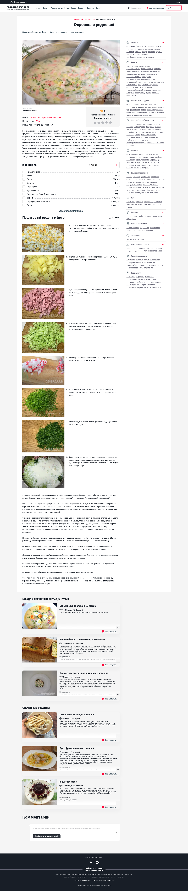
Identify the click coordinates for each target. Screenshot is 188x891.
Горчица (139, 201)
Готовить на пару (155, 265)
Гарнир (149, 124)
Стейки (129, 140)
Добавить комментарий (46, 836)
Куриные (140, 107)
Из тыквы (130, 276)
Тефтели (145, 140)
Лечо (128, 230)
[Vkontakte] (90, 862)
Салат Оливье (147, 68)
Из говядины (139, 126)
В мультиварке (148, 262)
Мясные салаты (133, 74)
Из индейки (131, 287)
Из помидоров (147, 230)
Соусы (98, 8)
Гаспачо (129, 115)
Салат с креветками (134, 87)
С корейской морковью (148, 84)
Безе (128, 154)
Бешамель (130, 201)
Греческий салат (133, 71)
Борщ (137, 104)
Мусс (139, 162)
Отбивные (156, 129)
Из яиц (151, 282)
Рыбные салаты (148, 79)
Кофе (141, 216)
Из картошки (151, 279)
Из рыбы (130, 132)
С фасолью (156, 90)
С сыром (147, 90)
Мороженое (131, 162)
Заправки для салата (153, 201)
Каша (154, 132)
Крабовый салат (133, 68)
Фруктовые (131, 95)
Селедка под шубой (143, 92)
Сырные (151, 112)
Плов (138, 137)
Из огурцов (136, 230)
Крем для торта (142, 159)
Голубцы (156, 124)
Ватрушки (139, 179)
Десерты (81, 8)
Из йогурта (141, 285)
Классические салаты (150, 71)
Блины (129, 176)
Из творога (131, 282)
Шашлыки (160, 143)
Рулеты (159, 51)
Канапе (157, 49)
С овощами (140, 124)
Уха (127, 109)
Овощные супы (158, 107)
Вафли (142, 154)
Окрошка (138, 115)
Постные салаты (133, 79)
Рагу (157, 137)
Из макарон (131, 285)
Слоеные (155, 92)
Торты (156, 165)
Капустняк (130, 107)
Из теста (147, 287)
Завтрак (158, 248)
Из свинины (149, 276)
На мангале (142, 265)
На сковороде (132, 268)
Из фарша (140, 276)
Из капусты (159, 82)
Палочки (151, 51)
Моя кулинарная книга (156, 8)
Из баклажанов (132, 227)
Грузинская (131, 239)
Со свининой (131, 82)
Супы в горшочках (155, 109)
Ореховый (147, 204)
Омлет (137, 134)
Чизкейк (129, 168)
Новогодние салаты (149, 74)
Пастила (145, 162)
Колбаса (130, 49)
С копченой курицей (134, 90)
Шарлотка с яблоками (144, 190)
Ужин (160, 251)
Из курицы (150, 126)
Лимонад (147, 216)
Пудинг (137, 165)
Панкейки (155, 176)
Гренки (158, 46)
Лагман (148, 107)
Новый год (152, 251)
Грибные (152, 104)
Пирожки (137, 187)
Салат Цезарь (144, 66)
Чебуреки (146, 187)
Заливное (149, 49)
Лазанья (130, 134)
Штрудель (144, 168)
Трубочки (154, 193)
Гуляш (158, 126)
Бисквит (134, 154)
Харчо (143, 109)
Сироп (143, 165)
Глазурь (149, 154)
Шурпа (145, 115)
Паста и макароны (148, 134)
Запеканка (146, 132)
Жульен (138, 132)
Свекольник (131, 112)
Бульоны (144, 104)
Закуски (38, 8)
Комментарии (77, 32)
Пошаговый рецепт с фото (34, 32)
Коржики (147, 179)
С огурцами (146, 76)
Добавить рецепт (174, 8)
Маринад (138, 204)
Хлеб (162, 179)
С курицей (148, 87)
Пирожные (154, 162)
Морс (154, 216)
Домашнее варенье (134, 157)
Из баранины (142, 282)
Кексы (129, 182)
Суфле (149, 165)
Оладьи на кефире (134, 184)
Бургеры (139, 46)
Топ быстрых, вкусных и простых (140, 57)
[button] (71, 210)
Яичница (130, 145)
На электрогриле (146, 268)
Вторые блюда (70, 8)
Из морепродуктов (145, 82)
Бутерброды (149, 46)
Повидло (130, 165)
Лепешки (145, 182)
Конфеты (158, 157)
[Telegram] (97, 862)
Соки (160, 216)
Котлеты (160, 132)
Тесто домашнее (142, 193)
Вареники (130, 124)
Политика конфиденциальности (102, 880)
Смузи (128, 218)
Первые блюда (57, 8)
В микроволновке (133, 262)
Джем (155, 154)
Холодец (136, 54)
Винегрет (157, 68)
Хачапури (130, 190)
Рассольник (135, 109)
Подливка (156, 204)
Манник (153, 182)
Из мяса (129, 126)
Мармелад (154, 159)
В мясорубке (131, 265)
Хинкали (150, 143)
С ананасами (131, 84)
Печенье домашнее (150, 184)
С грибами (144, 227)
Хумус (144, 51)
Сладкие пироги (157, 187)
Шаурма (144, 54)
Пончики (156, 179)
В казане (139, 260)
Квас (128, 216)
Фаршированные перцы (136, 143)
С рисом (158, 282)
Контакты (86, 880)
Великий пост (132, 248)
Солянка (130, 104)
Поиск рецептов (136, 8)
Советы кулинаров (58, 32)
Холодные (159, 112)
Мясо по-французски (142, 129)
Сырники (137, 140)
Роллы (129, 54)
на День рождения (146, 248)
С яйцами (130, 92)
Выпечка (90, 8)
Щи (150, 115)
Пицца (157, 190)
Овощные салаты (133, 76)
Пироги (129, 187)
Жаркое (129, 129)
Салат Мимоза (132, 66)
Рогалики (130, 193)
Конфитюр (130, 159)
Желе (145, 157)
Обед (128, 251)
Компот (134, 216)
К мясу (129, 207)
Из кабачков (155, 227)
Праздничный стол (139, 251)
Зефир (151, 157)
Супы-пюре (142, 112)
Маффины (137, 182)
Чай (134, 218)
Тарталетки (139, 49)
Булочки (130, 179)
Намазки (130, 51)
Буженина (130, 46)
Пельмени (130, 137)
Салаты (46, 8)
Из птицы (151, 285)
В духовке (130, 260)
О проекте (77, 880)
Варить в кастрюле (152, 260)
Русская (140, 239)
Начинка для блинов (141, 176)
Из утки (140, 287)
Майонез (130, 204)
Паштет (138, 51)
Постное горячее (148, 137)
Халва (136, 168)
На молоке (156, 287)
